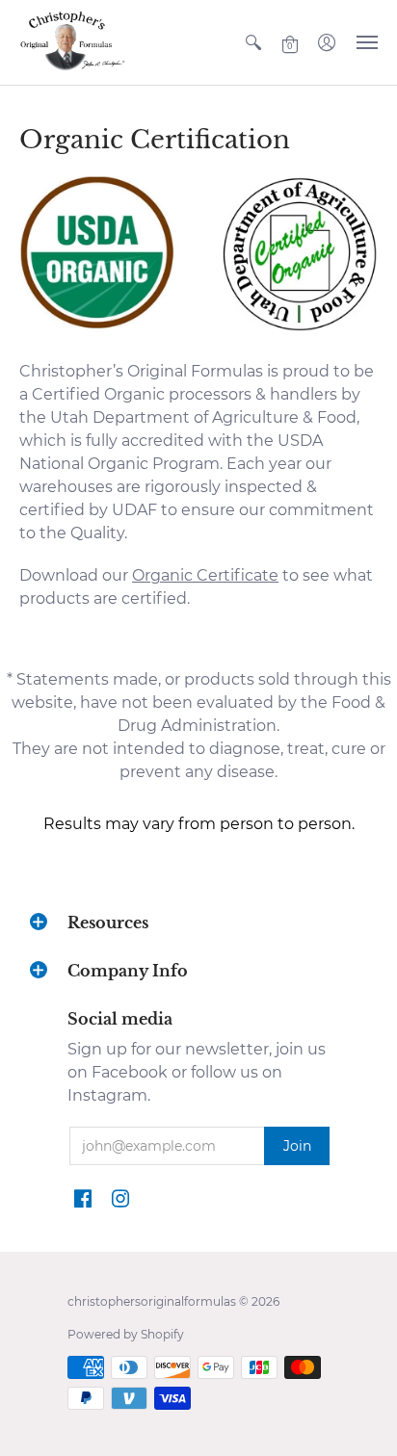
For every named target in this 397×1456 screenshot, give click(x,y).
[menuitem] (253, 42)
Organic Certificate (205, 575)
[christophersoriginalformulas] (72, 42)
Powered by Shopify (125, 1334)
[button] (253, 42)
